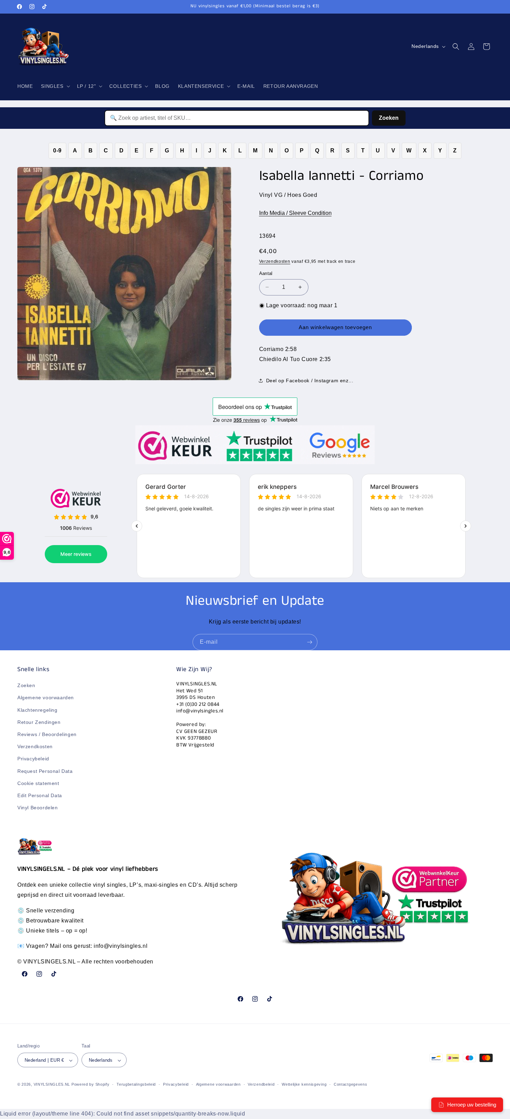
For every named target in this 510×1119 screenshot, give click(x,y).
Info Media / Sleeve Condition (295, 213)
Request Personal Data (45, 771)
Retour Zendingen (39, 722)
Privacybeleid (33, 759)
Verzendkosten (274, 261)
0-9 (57, 150)
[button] (55, 86)
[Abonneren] (309, 642)
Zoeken (389, 118)
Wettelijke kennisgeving (304, 1085)
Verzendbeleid (261, 1085)
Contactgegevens (350, 1085)
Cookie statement (38, 783)
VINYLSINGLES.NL (52, 1085)
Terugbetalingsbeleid (136, 1085)
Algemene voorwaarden (45, 698)
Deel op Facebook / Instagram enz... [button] (310, 380)
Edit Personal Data (39, 795)
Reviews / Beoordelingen (47, 734)
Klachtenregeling (37, 710)
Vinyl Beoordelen (37, 808)
